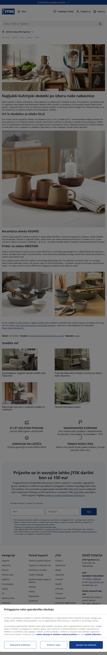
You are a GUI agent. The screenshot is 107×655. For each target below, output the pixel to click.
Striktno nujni (54, 645)
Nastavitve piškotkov (20, 645)
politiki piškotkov (93, 634)
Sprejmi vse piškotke (86, 645)
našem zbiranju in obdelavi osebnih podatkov (57, 634)
